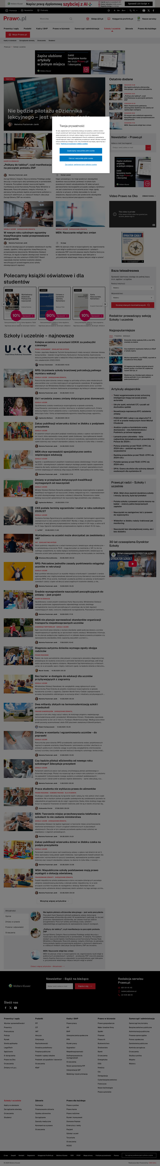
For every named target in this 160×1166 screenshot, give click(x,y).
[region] (81, 145)
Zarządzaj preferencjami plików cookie (81, 164)
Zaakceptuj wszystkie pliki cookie (81, 151)
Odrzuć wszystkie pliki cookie (81, 158)
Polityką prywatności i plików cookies (74, 144)
